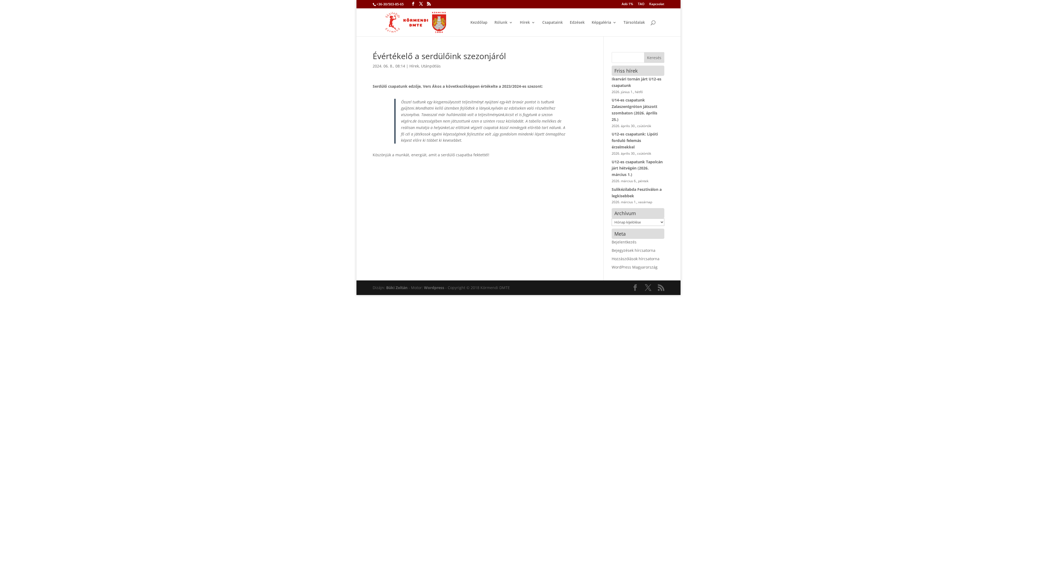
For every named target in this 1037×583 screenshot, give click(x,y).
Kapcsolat (656, 4)
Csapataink (552, 23)
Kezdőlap (478, 23)
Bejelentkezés (624, 242)
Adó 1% (627, 4)
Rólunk (500, 23)
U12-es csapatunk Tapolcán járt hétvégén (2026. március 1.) (637, 168)
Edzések (577, 23)
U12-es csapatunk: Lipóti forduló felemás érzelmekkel (635, 140)
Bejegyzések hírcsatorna (633, 250)
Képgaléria (601, 23)
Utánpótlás (431, 66)
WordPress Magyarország (635, 267)
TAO (641, 4)
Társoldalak (634, 23)
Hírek (525, 23)
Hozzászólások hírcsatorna (635, 258)
